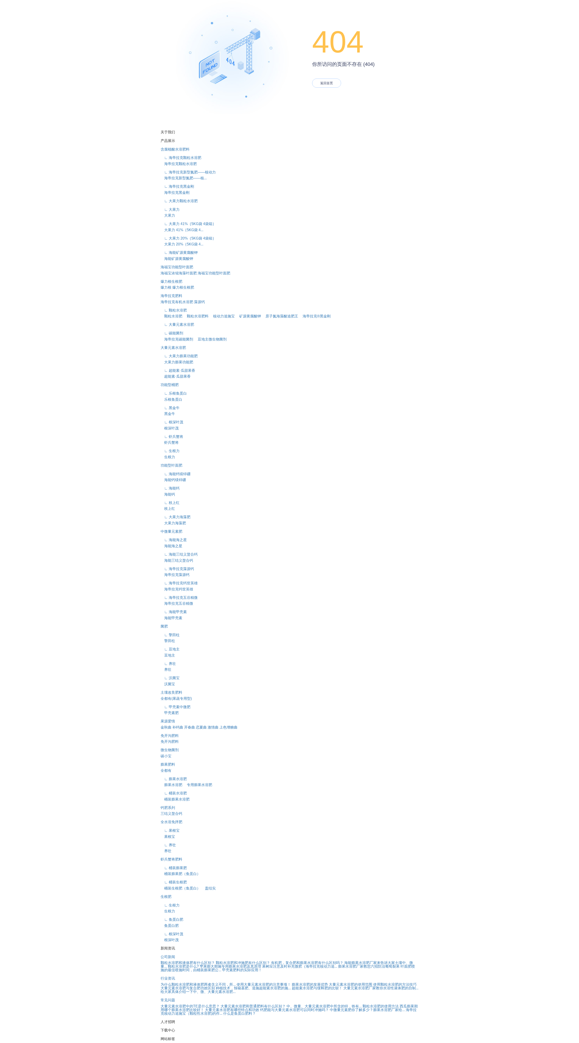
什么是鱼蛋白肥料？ (239, 1013)
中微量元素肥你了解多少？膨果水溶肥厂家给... (367, 1010)
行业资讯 (168, 978)
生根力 (168, 457)
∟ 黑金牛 (170, 408)
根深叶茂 (170, 428)
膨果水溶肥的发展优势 (310, 984)
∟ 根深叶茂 (172, 422)
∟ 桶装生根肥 (174, 882)
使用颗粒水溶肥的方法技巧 (395, 984)
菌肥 (164, 626)
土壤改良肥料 (171, 692)
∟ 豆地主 (170, 649)
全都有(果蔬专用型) (176, 698)
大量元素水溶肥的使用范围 (350, 984)
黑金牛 (168, 414)
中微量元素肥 (171, 531)
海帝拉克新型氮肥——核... (184, 178)
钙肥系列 (168, 808)
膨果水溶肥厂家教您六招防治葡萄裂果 (369, 966)
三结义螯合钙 (171, 813)
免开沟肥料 (170, 736)
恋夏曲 (201, 727)
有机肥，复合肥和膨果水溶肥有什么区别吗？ (307, 963)
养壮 (166, 669)
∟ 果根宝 (170, 830)
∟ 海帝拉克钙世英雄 (179, 583)
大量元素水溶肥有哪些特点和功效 (232, 1010)
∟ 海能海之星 (174, 540)
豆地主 (168, 655)
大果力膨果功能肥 (177, 362)
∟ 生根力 (170, 451)
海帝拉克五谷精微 (177, 603)
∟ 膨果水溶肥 (174, 779)
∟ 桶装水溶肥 (174, 793)
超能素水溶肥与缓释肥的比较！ (317, 988)
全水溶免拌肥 (171, 822)
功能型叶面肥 (171, 465)
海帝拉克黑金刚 (175, 192)
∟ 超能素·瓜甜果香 (178, 370)
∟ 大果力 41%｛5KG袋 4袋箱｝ (188, 224)
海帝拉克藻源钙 (175, 575)
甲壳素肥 (170, 713)
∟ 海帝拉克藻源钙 (177, 569)
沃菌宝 (168, 684)
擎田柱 (168, 641)
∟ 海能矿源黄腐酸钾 (179, 252)
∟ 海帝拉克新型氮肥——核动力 (188, 172)
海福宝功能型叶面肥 (177, 267)
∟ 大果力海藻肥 (175, 517)
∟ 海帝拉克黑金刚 (177, 186)
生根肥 (166, 897)
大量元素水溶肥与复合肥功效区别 (188, 988)
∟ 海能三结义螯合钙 (179, 554)
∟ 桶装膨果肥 (174, 868)
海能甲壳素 (171, 618)
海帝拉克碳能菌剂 (177, 339)
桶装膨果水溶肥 (175, 799)
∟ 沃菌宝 (170, 678)
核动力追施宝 (222, 316)
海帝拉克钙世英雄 (177, 589)
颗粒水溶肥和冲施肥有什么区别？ (243, 963)
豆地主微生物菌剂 (210, 339)
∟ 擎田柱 (170, 635)
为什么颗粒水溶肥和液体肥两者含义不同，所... (198, 984)
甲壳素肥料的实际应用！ (242, 970)
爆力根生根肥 (171, 281)
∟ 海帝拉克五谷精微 (179, 597)
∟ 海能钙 (170, 488)
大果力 (168, 215)
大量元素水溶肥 (173, 348)
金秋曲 (166, 727)
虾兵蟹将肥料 (171, 859)
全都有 (166, 770)
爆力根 (166, 287)
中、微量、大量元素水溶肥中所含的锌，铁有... (324, 1006)
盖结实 (208, 888)
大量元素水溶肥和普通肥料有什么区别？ (253, 1006)
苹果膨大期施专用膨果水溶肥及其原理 (230, 966)
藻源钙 (199, 302)
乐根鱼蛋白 (171, 399)
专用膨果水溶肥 (197, 785)
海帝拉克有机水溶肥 (177, 302)
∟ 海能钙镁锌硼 (175, 474)
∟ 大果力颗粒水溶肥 (179, 201)
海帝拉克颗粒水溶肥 (179, 164)
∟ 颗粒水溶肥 (174, 310)
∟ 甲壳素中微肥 (175, 707)
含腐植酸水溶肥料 (175, 149)
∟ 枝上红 (170, 503)
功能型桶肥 (170, 385)
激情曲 (213, 727)
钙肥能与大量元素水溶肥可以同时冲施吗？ (294, 1010)
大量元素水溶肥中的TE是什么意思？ (190, 1006)
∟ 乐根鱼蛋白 (174, 393)
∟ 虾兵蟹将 (172, 437)
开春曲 (189, 727)
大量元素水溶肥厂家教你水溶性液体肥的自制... (380, 988)
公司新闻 (168, 957)
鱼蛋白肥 (170, 926)
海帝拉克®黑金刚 (315, 316)
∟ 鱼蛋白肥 (172, 919)
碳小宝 (166, 756)
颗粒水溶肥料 (196, 316)
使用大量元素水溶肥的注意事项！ (264, 984)
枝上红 (168, 509)
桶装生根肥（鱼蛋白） (180, 888)
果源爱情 (168, 721)
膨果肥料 (168, 764)
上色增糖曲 (228, 727)
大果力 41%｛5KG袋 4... (182, 230)
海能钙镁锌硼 (173, 480)
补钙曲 (177, 727)
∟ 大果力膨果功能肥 (179, 356)
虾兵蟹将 (170, 442)
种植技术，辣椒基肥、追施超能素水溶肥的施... (253, 988)
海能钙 (168, 494)
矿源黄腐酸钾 (248, 316)
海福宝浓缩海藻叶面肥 (179, 273)
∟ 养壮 (168, 664)
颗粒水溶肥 (171, 316)
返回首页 (326, 83)
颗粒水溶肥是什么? (183, 966)
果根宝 (168, 837)
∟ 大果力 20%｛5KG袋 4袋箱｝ (188, 238)
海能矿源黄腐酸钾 (177, 259)
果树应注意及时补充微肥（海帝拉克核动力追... (299, 966)
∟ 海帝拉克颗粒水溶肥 (181, 158)
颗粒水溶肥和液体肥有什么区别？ (188, 963)
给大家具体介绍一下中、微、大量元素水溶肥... (198, 992)
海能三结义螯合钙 (177, 560)
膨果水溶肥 (171, 785)
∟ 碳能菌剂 (172, 333)
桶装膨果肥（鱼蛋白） (180, 874)
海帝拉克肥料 (171, 296)
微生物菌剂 (170, 750)
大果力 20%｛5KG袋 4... (182, 244)
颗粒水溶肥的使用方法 (381, 1006)
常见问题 (168, 1000)
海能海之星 (171, 546)
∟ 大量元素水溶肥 (177, 324)
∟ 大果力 (170, 209)
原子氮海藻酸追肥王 (280, 316)
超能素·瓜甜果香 (176, 376)
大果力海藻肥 (173, 523)
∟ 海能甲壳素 (174, 612)
